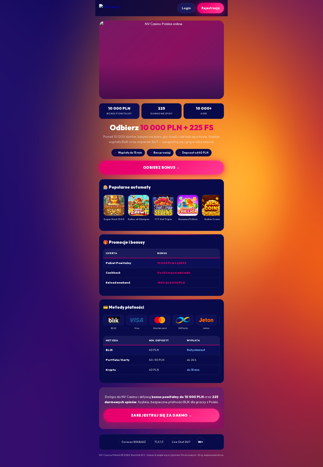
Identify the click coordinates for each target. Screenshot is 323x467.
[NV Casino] (113, 8)
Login (186, 8)
